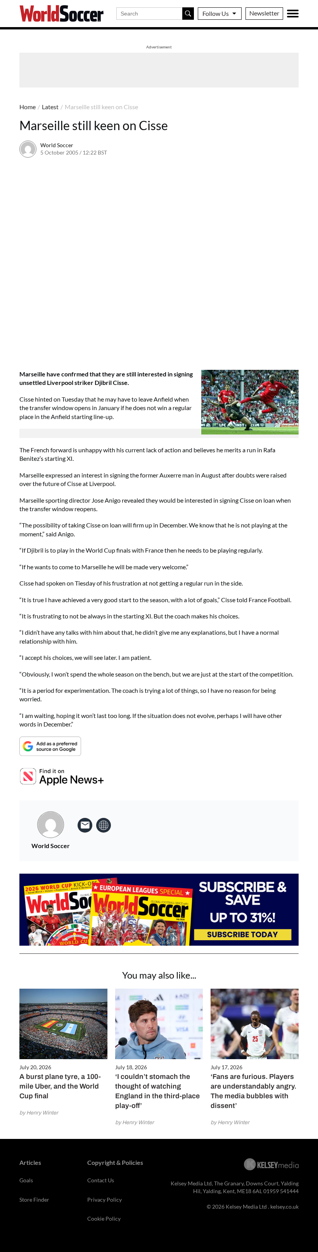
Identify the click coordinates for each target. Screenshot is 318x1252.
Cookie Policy (104, 1218)
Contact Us (100, 1180)
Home (27, 106)
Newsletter (264, 13)
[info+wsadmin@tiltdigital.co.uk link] (85, 825)
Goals (26, 1180)
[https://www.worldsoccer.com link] (103, 825)
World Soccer (56, 145)
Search (188, 13)
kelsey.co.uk (284, 1206)
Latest (50, 106)
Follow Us (215, 13)
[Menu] (293, 13)
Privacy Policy (104, 1199)
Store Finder (34, 1199)
